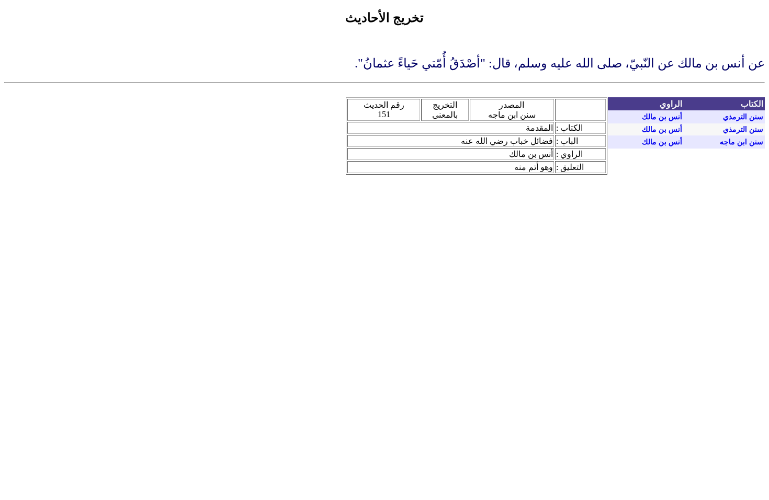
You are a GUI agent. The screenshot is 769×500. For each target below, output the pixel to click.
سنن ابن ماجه (741, 142)
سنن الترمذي (743, 117)
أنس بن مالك (662, 117)
